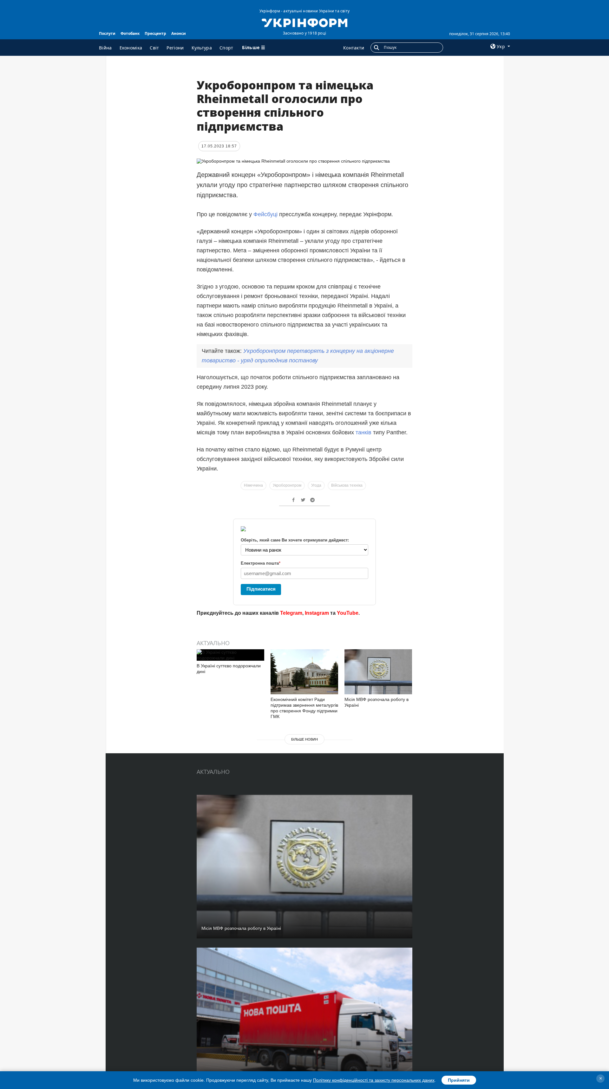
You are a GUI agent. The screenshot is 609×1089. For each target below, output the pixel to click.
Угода (316, 485)
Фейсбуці (265, 214)
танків (363, 432)
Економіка (131, 48)
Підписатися (261, 589)
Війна (105, 48)
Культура (202, 48)
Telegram (291, 613)
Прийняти (459, 1080)
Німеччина (253, 485)
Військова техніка (347, 485)
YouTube (347, 613)
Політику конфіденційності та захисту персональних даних (374, 1080)
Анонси (178, 33)
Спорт (226, 48)
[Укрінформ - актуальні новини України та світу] (304, 22)
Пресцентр (155, 33)
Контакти (353, 48)
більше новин (304, 739)
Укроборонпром (287, 485)
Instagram (317, 613)
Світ (154, 48)
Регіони (175, 48)
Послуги (107, 33)
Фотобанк (130, 33)
